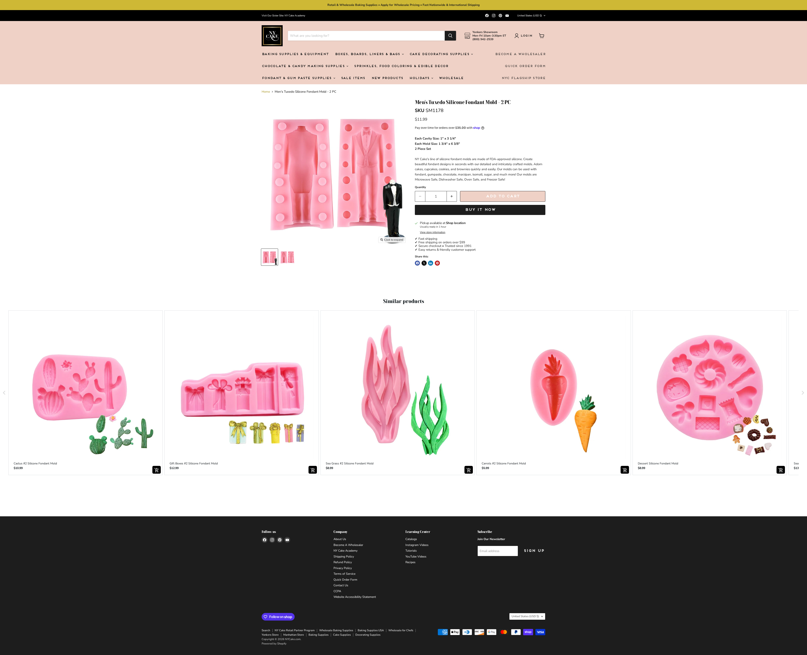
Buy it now (480, 210)
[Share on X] (424, 263)
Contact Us (341, 585)
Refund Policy (343, 562)
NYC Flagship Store (523, 78)
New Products (387, 78)
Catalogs (411, 539)
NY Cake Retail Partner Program (295, 630)
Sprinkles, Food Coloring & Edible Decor (401, 66)
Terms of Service (344, 574)
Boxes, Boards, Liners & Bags (368, 54)
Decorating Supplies (367, 635)
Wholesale (451, 78)
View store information (432, 232)
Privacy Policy (343, 568)
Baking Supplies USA (371, 630)
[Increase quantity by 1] (452, 196)
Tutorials (411, 551)
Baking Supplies (318, 635)
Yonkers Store (270, 635)
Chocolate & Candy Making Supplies (304, 66)
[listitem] (85, 392)
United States (529, 15)
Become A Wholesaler (520, 54)
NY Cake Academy (345, 551)
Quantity (420, 187)
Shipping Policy (344, 557)
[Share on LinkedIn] (430, 263)
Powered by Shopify (274, 644)
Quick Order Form (525, 66)
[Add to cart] (156, 470)
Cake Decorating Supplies (440, 54)
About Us (340, 539)
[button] (4, 393)
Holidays (420, 78)
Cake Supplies (342, 635)
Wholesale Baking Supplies (336, 630)
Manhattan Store (293, 635)
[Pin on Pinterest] (437, 263)
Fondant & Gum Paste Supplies (297, 78)
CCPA (337, 591)
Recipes (410, 562)
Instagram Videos (417, 545)
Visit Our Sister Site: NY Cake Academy (283, 15)
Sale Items (353, 78)
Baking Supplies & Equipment (295, 54)
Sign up (533, 551)
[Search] (450, 36)
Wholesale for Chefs (400, 630)
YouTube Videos (415, 557)
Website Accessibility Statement (355, 597)
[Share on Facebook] (417, 263)
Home (266, 92)
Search (266, 630)
